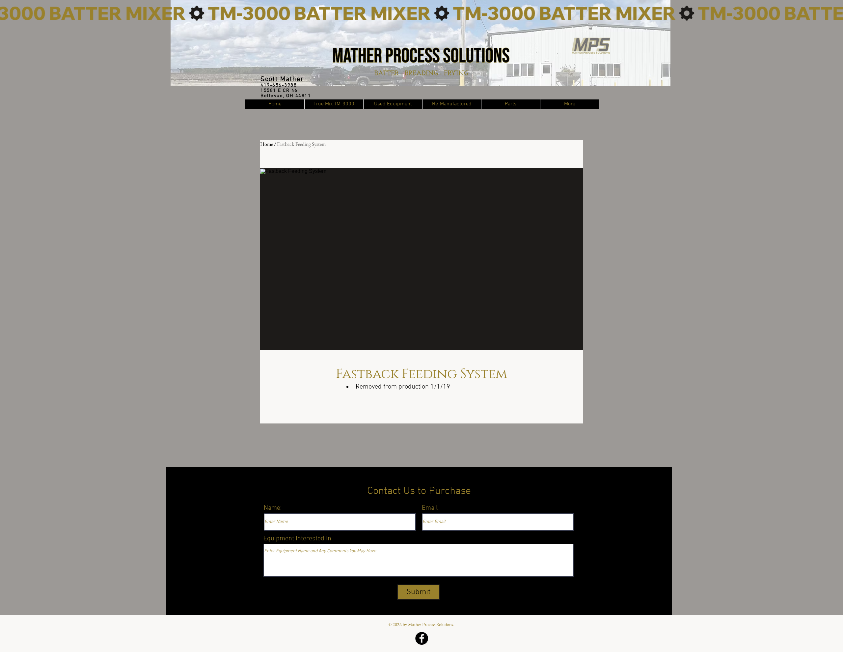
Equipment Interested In (297, 538)
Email (430, 508)
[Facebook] (421, 638)
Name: (273, 508)
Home (266, 144)
